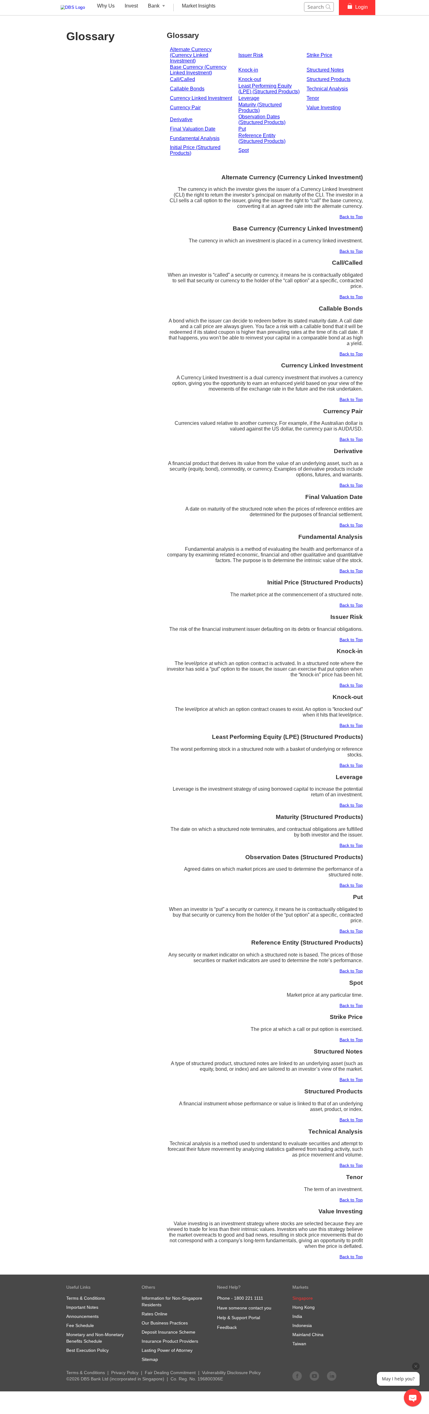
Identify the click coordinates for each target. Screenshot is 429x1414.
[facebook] (297, 1375)
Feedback (227, 1327)
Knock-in (248, 70)
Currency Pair (185, 107)
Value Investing (324, 107)
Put (242, 129)
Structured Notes (325, 70)
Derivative (181, 119)
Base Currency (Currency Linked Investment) (198, 69)
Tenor (313, 98)
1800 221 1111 (248, 1298)
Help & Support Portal (238, 1317)
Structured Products (328, 79)
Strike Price (319, 55)
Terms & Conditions (85, 1372)
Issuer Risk (250, 55)
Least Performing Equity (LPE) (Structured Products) (269, 88)
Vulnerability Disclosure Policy (231, 1372)
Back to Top (351, 216)
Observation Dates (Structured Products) (261, 119)
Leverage (248, 98)
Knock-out (249, 79)
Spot (243, 150)
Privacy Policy (124, 1372)
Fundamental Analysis (195, 138)
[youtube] (314, 1375)
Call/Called (182, 79)
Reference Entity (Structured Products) (261, 138)
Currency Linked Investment (201, 98)
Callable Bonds (187, 88)
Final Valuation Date (192, 129)
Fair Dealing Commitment (170, 1372)
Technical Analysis (327, 88)
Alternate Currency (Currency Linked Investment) (191, 55)
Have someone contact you (244, 1307)
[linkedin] (331, 1375)
